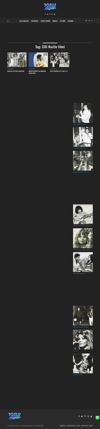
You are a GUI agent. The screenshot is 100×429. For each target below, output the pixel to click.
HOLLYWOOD (34, 21)
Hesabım (70, 21)
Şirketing (20, 425)
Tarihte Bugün (45, 21)
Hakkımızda (62, 426)
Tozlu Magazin (24, 21)
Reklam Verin (84, 426)
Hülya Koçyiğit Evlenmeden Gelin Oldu (37, 72)
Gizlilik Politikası (71, 426)
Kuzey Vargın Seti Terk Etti (59, 71)
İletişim (62, 21)
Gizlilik (78, 426)
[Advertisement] (50, 30)
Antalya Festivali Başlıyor (15, 71)
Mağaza (55, 21)
